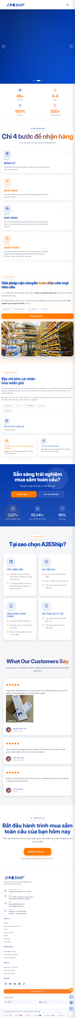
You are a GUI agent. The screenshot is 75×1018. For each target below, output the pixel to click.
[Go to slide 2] (35, 85)
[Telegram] (71, 1004)
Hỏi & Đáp (7, 943)
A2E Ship (37, 1016)
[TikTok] (24, 988)
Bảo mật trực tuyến (9, 978)
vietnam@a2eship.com (16, 911)
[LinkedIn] (19, 988)
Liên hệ (6, 940)
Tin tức (6, 934)
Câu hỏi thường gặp (9, 962)
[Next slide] (71, 49)
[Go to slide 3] (37, 85)
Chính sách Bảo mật (9, 975)
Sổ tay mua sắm (8, 937)
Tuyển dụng (7, 946)
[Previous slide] (3, 49)
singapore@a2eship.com (17, 908)
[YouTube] (15, 988)
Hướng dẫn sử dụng (10, 956)
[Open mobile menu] (67, 5)
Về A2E (6, 928)
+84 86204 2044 (20, 918)
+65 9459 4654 (21, 916)
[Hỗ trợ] (71, 990)
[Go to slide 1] (33, 85)
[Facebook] (10, 988)
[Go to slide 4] (40, 85)
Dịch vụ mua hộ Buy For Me (12, 931)
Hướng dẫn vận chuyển (11, 959)
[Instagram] (6, 988)
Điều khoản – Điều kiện (10, 972)
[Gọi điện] (71, 1010)
